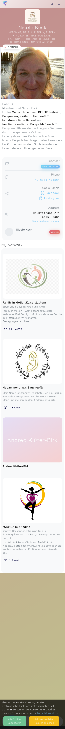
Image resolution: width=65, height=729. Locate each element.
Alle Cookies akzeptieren (15, 721)
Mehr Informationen (48, 713)
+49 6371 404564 (46, 179)
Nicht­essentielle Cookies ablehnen (44, 721)
